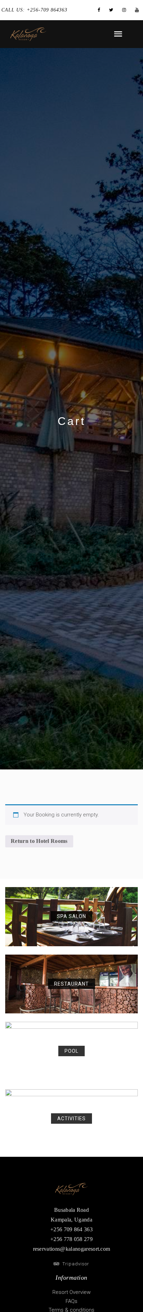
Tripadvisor (74, 1263)
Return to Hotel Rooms (39, 841)
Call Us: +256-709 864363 (34, 10)
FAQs (71, 1301)
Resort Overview (71, 1292)
